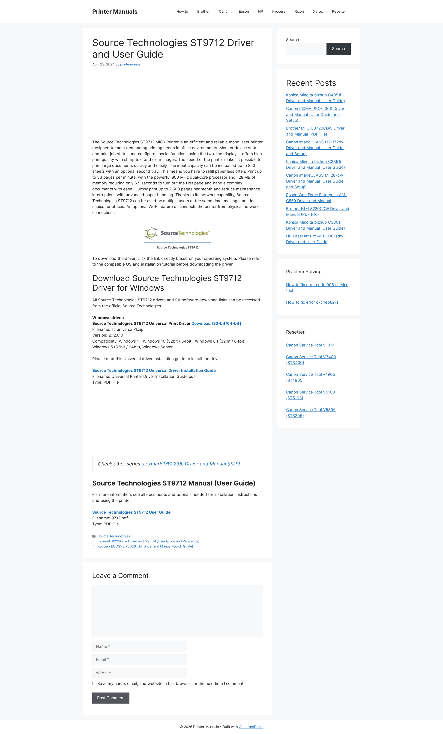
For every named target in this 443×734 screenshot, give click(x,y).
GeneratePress (251, 727)
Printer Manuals (115, 11)
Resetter (339, 11)
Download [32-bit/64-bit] (216, 323)
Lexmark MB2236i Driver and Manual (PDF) (191, 464)
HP (260, 11)
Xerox (318, 11)
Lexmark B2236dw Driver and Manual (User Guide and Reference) (148, 541)
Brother (203, 11)
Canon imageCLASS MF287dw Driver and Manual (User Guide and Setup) (315, 181)
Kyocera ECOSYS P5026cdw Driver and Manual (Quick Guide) (145, 546)
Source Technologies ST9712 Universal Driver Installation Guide (154, 370)
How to (182, 11)
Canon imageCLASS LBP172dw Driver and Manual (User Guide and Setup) (315, 148)
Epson (244, 11)
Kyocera (278, 11)
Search (292, 39)
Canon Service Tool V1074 (310, 345)
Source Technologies (114, 536)
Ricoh (299, 11)
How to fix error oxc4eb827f (312, 302)
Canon (224, 11)
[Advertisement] (177, 107)
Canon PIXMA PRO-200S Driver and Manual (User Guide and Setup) (315, 114)
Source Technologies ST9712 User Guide (131, 512)
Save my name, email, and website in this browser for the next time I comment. (171, 683)
